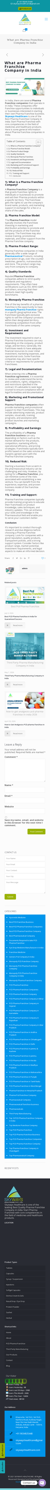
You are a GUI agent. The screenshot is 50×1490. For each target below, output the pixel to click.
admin (25, 568)
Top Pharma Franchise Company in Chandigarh (23, 1149)
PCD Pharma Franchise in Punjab (23, 1077)
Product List (26, 8)
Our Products (11, 1354)
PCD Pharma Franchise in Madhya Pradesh (23, 1066)
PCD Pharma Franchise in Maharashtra (25, 1072)
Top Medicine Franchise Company (23, 1125)
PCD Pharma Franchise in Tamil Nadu (24, 1081)
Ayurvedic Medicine (17, 917)
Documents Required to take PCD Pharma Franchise (23, 941)
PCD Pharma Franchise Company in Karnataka (24, 1011)
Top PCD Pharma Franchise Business (24, 1134)
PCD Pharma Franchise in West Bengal (25, 1086)
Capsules (10, 1273)
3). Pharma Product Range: (18, 151)
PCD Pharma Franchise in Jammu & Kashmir (23, 1050)
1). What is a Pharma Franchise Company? (24, 146)
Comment (11, 757)
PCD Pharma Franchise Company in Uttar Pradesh (26, 1026)
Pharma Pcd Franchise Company (22, 1095)
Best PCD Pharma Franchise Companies (25, 926)
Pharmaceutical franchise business (24, 1104)
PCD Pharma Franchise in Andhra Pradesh (23, 1033)
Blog (8, 1366)
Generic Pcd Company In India (21, 957)
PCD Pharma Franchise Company (23, 994)
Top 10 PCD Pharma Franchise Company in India (26, 1119)
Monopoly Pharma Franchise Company (25, 980)
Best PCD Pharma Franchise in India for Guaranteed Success (21, 617)
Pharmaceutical (14, 256)
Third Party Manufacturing (20, 1113)
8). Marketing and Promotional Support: (23, 165)
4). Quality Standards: (16, 154)
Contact (9, 1360)
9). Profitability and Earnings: (19, 168)
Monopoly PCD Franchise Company (24, 961)
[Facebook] (25, 1485)
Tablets (9, 1268)
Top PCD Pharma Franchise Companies (25, 1139)
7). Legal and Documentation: (19, 162)
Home (8, 1332)
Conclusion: (17, 176)
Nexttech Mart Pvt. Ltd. (25, 1482)
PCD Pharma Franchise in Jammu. (23, 1056)
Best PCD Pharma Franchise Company (25, 931)
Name (9, 785)
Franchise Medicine (17, 952)
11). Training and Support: (19, 173)
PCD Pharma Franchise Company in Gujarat (24, 1004)
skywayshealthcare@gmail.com (26, 3)
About (8, 1338)
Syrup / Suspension (14, 1279)
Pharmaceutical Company (20, 1100)
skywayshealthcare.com (28, 1450)
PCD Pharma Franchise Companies (23, 989)
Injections (10, 1284)
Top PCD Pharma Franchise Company (24, 1143)
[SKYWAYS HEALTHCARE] (25, 18)
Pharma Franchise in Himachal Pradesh (25, 1090)
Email (8, 796)
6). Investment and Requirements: (21, 159)
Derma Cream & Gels (15, 1295)
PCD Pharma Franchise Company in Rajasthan (24, 1019)
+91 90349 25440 (25, 1)
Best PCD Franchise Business (21, 922)
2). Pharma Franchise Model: (19, 148)
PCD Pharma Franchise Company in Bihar (26, 999)
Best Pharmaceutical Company (22, 936)
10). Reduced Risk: (16, 170)
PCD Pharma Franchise (18, 985)
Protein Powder (12, 1307)
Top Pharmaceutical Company (21, 1155)
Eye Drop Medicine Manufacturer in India (26, 947)
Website (9, 806)
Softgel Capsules (13, 1290)
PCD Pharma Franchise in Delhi (22, 1044)
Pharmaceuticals (16, 1109)
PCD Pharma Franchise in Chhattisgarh (25, 1039)
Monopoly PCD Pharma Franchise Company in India (23, 974)
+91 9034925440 (24, 1433)
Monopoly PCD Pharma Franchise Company (23, 967)
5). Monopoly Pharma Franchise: (20, 157)
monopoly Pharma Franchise (21, 309)
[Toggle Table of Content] (37, 142)
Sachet (9, 1312)
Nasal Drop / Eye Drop (15, 1301)
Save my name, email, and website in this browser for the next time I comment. (24, 823)
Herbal (9, 1318)
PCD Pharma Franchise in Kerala (22, 1060)
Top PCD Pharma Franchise (20, 1130)
